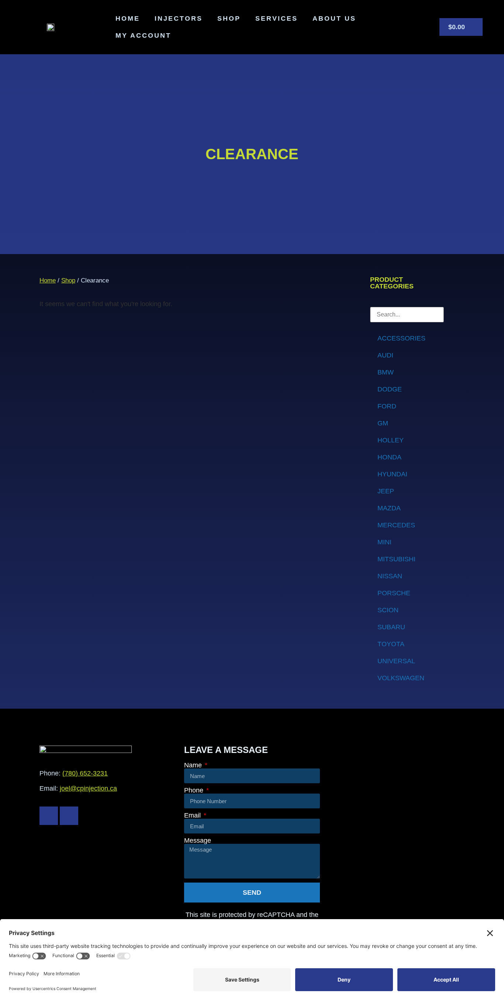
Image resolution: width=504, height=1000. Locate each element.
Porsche (393, 593)
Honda (389, 457)
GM (382, 423)
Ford (386, 406)
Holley (390, 440)
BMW (385, 372)
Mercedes (396, 525)
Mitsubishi (396, 559)
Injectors (179, 18)
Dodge (389, 389)
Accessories (401, 338)
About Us (334, 18)
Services (276, 18)
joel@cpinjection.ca (88, 788)
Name (194, 765)
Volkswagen (400, 678)
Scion (387, 610)
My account (143, 35)
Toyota (390, 644)
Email (193, 815)
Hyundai (392, 474)
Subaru (391, 627)
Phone (194, 790)
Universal (396, 661)
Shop (229, 18)
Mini (384, 542)
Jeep (385, 491)
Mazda (389, 508)
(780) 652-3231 (85, 773)
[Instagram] (69, 815)
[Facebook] (48, 815)
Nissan (389, 576)
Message (197, 840)
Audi (385, 355)
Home (127, 18)
